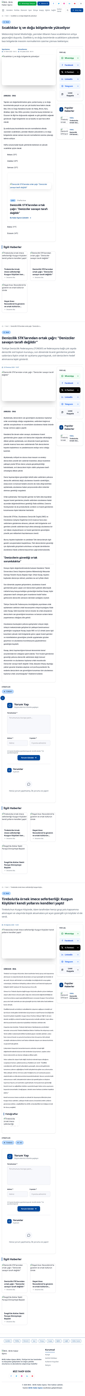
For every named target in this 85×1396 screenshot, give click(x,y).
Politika (16, 10)
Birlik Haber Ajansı (35, 1388)
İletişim (48, 1365)
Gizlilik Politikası (51, 1358)
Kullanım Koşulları (52, 1362)
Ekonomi (24, 10)
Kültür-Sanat (59, 10)
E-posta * (33, 738)
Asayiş (41, 10)
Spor (30, 10)
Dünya (35, 10)
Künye (47, 1355)
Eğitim (47, 10)
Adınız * (10, 738)
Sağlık (53, 10)
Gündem (9, 10)
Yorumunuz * (12, 713)
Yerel (6, 16)
